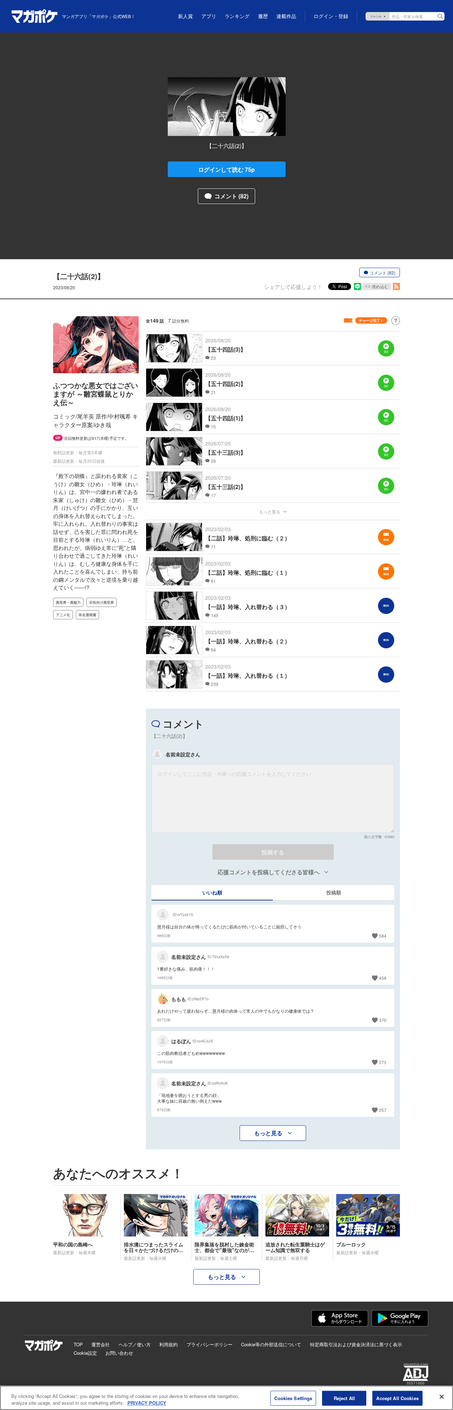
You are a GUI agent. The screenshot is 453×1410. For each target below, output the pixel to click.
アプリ (208, 16)
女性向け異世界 (101, 602)
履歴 (263, 16)
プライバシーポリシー (210, 1344)
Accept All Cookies (397, 1398)
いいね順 (212, 892)
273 (382, 1062)
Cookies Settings (293, 1398)
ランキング (237, 16)
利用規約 (168, 1344)
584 (382, 935)
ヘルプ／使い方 (135, 1344)
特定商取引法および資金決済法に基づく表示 (356, 1344)
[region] (226, 1398)
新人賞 (185, 16)
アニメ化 (63, 614)
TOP (78, 1344)
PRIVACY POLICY (146, 1402)
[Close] (441, 1397)
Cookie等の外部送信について (271, 1344)
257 (382, 1110)
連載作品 (286, 16)
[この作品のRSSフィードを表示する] (396, 286)
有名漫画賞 (87, 614)
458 (382, 977)
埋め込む (380, 286)
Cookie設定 (85, 1352)
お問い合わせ (119, 1352)
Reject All (344, 1398)
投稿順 (333, 892)
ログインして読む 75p (226, 169)
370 (382, 1020)
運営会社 (100, 1344)
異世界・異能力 (68, 602)
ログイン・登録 (331, 16)
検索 (440, 16)
